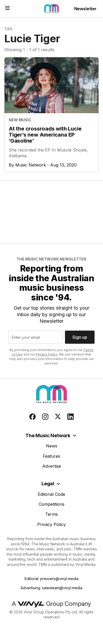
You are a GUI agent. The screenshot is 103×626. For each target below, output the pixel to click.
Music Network (30, 165)
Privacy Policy (46, 354)
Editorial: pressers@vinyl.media (51, 578)
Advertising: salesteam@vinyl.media (51, 588)
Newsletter (85, 8)
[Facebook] (32, 417)
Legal (47, 483)
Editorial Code (51, 494)
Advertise (51, 466)
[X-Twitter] (58, 417)
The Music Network (47, 435)
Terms (51, 514)
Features (51, 456)
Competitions (51, 504)
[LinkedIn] (70, 417)
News (51, 445)
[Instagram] (45, 417)
